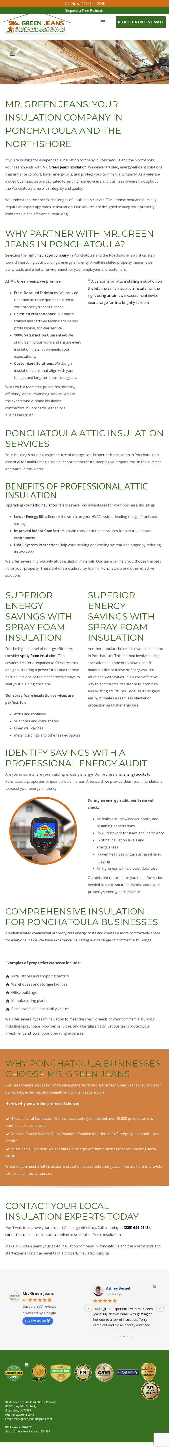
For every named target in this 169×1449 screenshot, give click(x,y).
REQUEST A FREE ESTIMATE (140, 22)
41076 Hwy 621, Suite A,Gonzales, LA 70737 (20, 1408)
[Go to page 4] (131, 1336)
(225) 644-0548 (24, 1415)
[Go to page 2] (124, 1336)
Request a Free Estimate (84, 10)
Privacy (51, 1402)
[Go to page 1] (120, 1336)
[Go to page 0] (117, 1336)
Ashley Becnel (118, 1288)
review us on (35, 1320)
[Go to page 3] (128, 1336)
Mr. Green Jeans (38, 1293)
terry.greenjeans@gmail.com (33, 1419)
